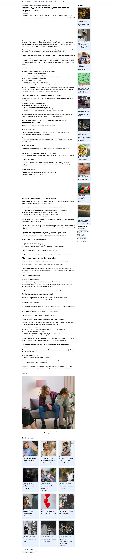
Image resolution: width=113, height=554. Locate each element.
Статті (34, 1)
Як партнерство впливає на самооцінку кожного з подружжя (66, 486)
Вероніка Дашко (83, 240)
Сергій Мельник (83, 230)
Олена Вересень (83, 237)
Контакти (49, 1)
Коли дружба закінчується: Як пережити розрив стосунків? (48, 539)
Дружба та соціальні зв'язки (47, 456)
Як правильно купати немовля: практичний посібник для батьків (83, 178)
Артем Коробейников (84, 231)
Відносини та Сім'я (27, 5)
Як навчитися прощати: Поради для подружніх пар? (29, 539)
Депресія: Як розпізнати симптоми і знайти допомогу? (30, 486)
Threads (33, 551)
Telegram (41, 551)
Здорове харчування (83, 156)
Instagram (29, 551)
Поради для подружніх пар (42, 5)
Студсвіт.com (82, 228)
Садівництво (81, 20)
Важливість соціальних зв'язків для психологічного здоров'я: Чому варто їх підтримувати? (66, 541)
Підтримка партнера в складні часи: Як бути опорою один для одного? (30, 460)
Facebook (24, 551)
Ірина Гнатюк (82, 234)
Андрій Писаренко (83, 238)
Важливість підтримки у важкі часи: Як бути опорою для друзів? (66, 460)
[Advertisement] (48, 30)
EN (33, 549)
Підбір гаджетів (81, 65)
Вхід (56, 1)
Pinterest (37, 551)
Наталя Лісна (83, 241)
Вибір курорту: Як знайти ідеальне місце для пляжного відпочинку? (83, 222)
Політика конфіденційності (28, 552)
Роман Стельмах (83, 232)
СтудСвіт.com (26, 1)
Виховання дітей (81, 175)
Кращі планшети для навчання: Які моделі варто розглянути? (83, 68)
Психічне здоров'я (27, 483)
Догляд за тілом (81, 195)
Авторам (41, 1)
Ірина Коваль (82, 235)
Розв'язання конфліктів (28, 509)
